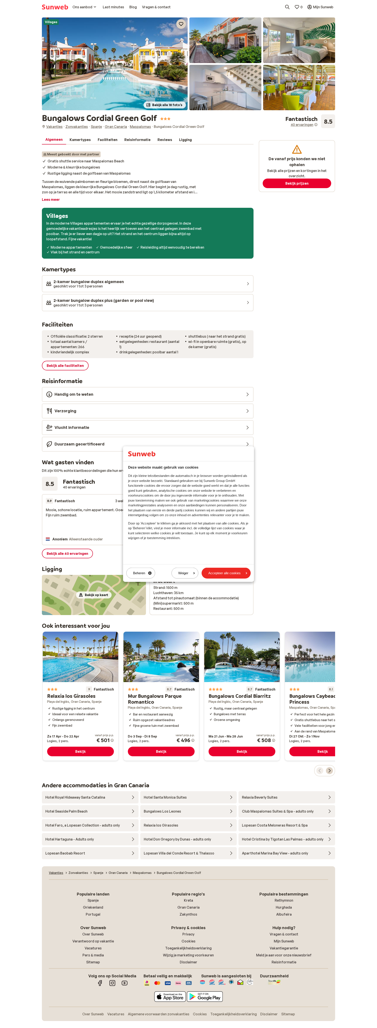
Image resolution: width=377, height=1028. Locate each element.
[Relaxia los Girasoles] (80, 696)
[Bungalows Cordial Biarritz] (242, 696)
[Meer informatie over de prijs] (112, 740)
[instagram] (112, 985)
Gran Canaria (188, 907)
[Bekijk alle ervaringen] (310, 121)
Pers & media (93, 955)
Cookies (188, 941)
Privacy (188, 934)
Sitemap (93, 962)
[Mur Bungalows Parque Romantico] (161, 696)
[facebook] (100, 985)
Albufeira (284, 914)
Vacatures (93, 948)
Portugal (93, 914)
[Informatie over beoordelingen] (316, 124)
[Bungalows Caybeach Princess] (322, 696)
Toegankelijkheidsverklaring (188, 948)
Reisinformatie (284, 962)
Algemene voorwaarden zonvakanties (158, 1014)
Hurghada (284, 907)
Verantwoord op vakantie (93, 941)
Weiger (183, 573)
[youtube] (124, 985)
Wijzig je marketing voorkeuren (188, 955)
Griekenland (93, 907)
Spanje (93, 900)
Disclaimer (188, 962)
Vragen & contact (284, 934)
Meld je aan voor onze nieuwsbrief (284, 955)
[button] (115, 63)
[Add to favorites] (181, 24)
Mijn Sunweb (284, 941)
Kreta (188, 900)
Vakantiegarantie (284, 948)
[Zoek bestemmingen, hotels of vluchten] (287, 7)
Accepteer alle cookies (224, 573)
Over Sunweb (93, 934)
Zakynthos (188, 914)
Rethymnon (284, 900)
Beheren (139, 573)
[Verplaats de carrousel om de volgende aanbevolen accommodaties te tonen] (329, 770)
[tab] (54, 139)
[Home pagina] (55, 7)
